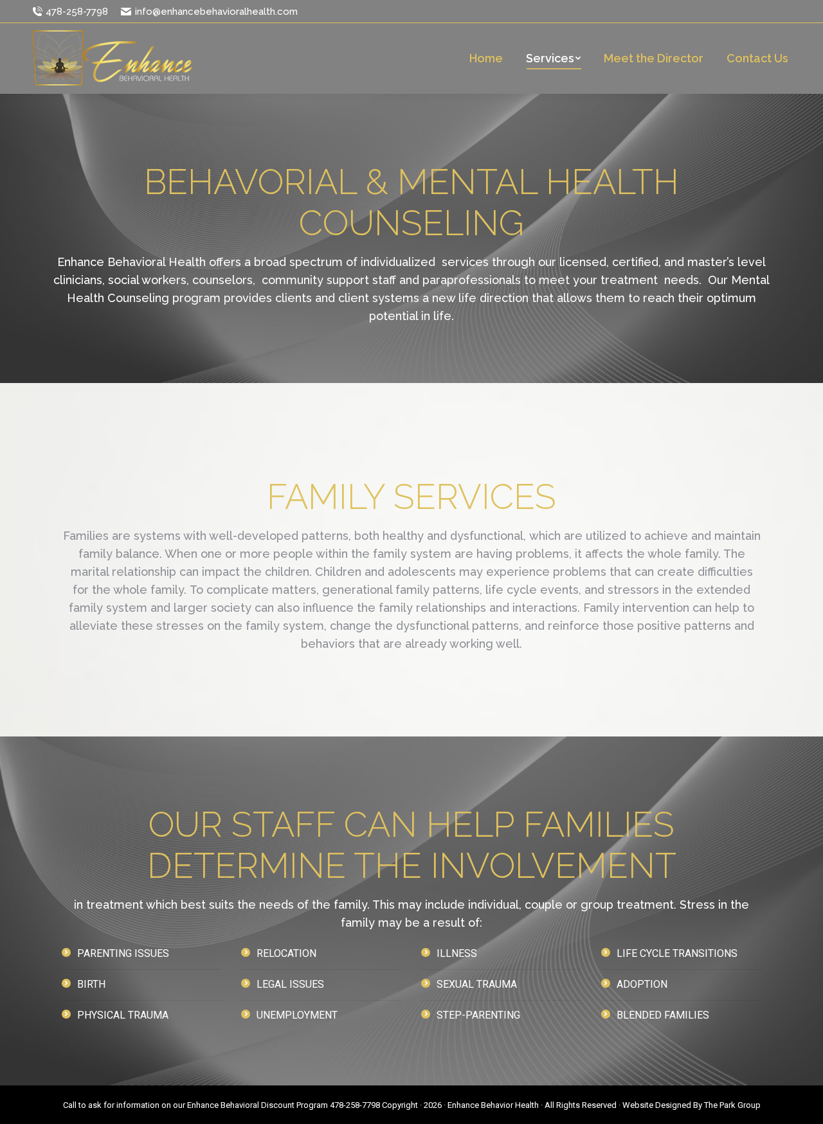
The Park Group (732, 1105)
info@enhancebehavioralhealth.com (216, 11)
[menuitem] (486, 58)
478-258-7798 (77, 11)
